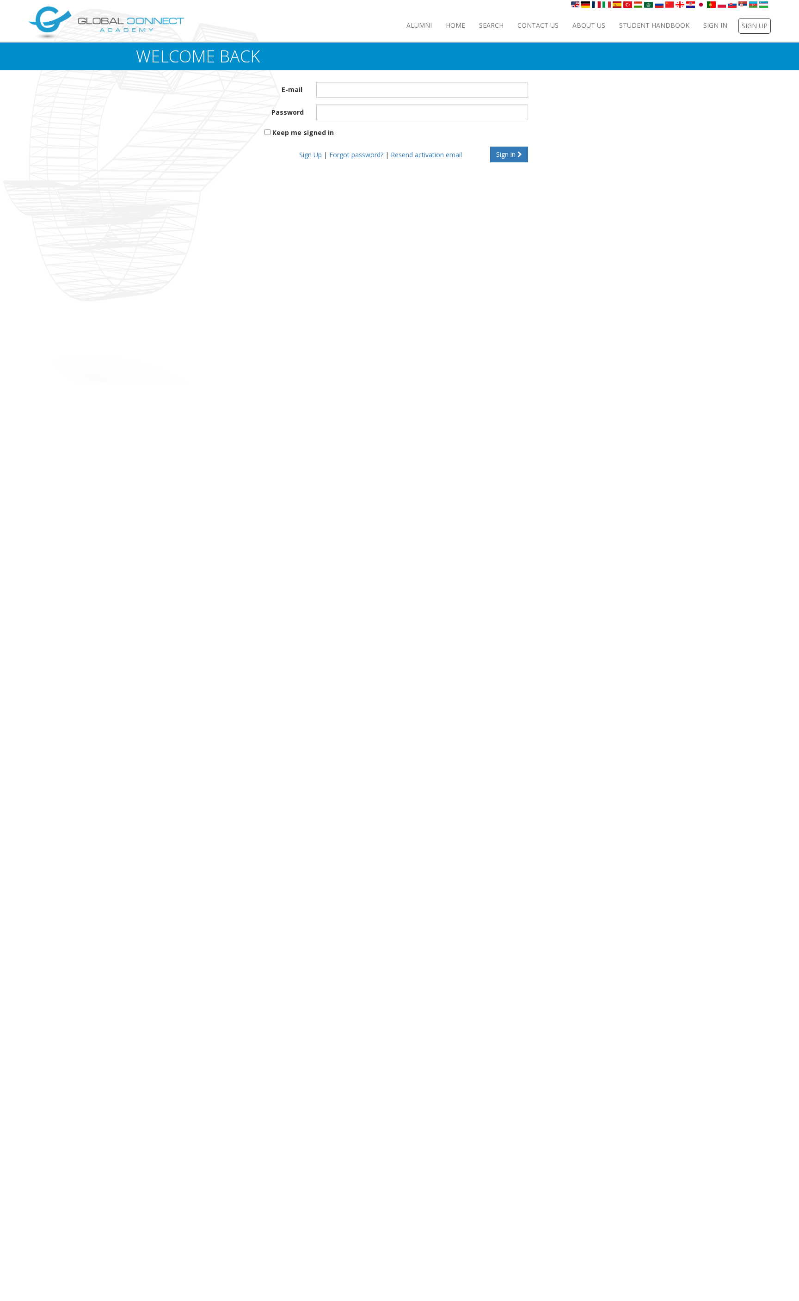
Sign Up (310, 154)
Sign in (506, 154)
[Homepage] (106, 22)
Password (287, 112)
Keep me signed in (303, 132)
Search (491, 25)
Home (455, 25)
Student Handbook (654, 25)
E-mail (292, 89)
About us (588, 25)
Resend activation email (426, 154)
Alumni (419, 25)
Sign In (715, 25)
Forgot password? (356, 154)
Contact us (538, 25)
